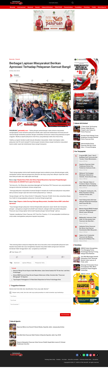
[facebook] (77, 355)
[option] (86, 100)
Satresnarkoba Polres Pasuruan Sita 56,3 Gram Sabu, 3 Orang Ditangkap (88, 145)
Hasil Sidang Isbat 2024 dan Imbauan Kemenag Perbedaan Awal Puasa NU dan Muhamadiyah (88, 202)
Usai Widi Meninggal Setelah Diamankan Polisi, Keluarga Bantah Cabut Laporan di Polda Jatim (89, 259)
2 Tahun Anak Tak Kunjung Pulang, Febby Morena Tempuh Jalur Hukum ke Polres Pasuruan (89, 129)
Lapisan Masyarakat (28, 262)
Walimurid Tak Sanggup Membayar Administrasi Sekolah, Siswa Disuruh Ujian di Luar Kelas (88, 175)
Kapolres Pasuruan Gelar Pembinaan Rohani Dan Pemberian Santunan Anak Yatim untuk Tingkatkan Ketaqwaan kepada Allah (87, 168)
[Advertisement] (50, 45)
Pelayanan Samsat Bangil (41, 262)
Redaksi (16, 75)
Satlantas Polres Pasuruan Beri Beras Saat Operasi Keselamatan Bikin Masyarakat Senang (88, 229)
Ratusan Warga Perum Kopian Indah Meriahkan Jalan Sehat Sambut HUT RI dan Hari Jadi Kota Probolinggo (41, 271)
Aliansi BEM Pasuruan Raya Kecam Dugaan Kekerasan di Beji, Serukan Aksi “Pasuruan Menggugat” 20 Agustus (39, 276)
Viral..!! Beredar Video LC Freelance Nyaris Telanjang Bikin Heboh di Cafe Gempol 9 (88, 183)
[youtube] (94, 355)
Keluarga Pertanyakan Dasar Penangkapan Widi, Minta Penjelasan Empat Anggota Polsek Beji (89, 267)
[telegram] (87, 355)
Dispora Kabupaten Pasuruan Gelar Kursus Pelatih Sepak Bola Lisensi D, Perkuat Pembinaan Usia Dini (41, 343)
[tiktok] (97, 355)
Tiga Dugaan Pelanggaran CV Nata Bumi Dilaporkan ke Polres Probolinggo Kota (37, 279)
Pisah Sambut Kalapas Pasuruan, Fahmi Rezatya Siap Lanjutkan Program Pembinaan (86, 94)
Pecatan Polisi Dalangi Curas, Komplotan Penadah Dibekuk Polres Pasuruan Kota (90, 137)
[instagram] (90, 355)
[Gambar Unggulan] (40, 105)
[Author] (11, 76)
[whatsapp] (84, 355)
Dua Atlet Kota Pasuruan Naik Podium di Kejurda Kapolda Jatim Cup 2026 (39, 335)
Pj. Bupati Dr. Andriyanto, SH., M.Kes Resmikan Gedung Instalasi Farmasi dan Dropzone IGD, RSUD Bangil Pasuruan (88, 194)
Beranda (11, 59)
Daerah (18, 59)
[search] (72, 2)
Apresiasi (17, 262)
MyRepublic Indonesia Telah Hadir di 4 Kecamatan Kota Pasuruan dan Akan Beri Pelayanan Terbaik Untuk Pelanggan (87, 221)
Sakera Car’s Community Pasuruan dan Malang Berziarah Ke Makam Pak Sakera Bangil (86, 237)
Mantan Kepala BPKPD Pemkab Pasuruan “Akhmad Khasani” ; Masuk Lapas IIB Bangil (88, 210)
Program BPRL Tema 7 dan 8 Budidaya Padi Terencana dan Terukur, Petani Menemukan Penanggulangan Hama (88, 158)
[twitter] (80, 355)
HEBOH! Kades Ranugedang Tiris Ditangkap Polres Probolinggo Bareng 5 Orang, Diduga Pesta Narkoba (89, 250)
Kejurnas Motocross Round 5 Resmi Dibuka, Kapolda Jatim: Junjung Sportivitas (40, 327)
